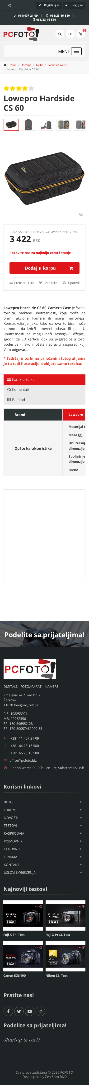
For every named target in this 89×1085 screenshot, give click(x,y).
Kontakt (11, 864)
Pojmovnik (13, 841)
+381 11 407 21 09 (24, 738)
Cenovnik (12, 849)
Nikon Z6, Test (57, 975)
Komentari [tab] (20, 389)
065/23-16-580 (46, 20)
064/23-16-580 (59, 16)
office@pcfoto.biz (23, 760)
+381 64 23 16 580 (24, 745)
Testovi (10, 825)
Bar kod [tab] (18, 399)
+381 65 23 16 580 (24, 753)
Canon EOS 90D (14, 975)
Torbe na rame (57, 65)
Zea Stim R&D (56, 1076)
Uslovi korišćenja (20, 872)
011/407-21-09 (27, 16)
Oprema (26, 65)
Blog (8, 802)
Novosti (11, 817)
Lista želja (50, 283)
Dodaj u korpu (40, 268)
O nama (10, 857)
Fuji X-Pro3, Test (58, 934)
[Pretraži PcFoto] (60, 34)
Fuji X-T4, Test (14, 934)
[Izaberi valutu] (70, 34)
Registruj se (51, 5)
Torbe (39, 65)
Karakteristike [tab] (23, 379)
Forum (10, 810)
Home (13, 65)
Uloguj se (76, 5)
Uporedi (73, 283)
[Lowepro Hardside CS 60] (11, 125)
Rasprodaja (14, 833)
